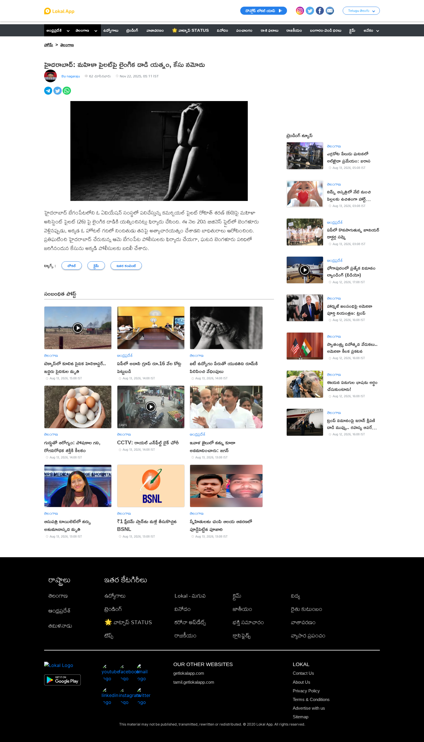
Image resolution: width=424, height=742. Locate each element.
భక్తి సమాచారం (248, 622)
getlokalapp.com (188, 673)
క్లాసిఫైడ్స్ (242, 635)
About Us (301, 682)
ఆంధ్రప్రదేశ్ (53, 30)
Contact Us (303, 673)
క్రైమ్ (237, 595)
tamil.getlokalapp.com (193, 682)
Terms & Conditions (311, 699)
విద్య (295, 595)
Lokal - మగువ (190, 595)
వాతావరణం (303, 622)
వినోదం (183, 608)
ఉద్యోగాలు (115, 595)
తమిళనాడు (60, 625)
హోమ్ (48, 44)
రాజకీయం (185, 635)
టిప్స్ (108, 635)
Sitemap (300, 716)
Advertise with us (309, 708)
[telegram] (48, 94)
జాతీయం (242, 608)
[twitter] (58, 94)
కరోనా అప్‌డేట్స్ (190, 622)
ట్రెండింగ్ (113, 608)
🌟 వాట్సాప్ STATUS (128, 622)
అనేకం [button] (368, 30)
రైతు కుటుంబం (306, 608)
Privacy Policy (306, 690)
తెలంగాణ (82, 30)
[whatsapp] (67, 94)
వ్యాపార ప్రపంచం (308, 635)
